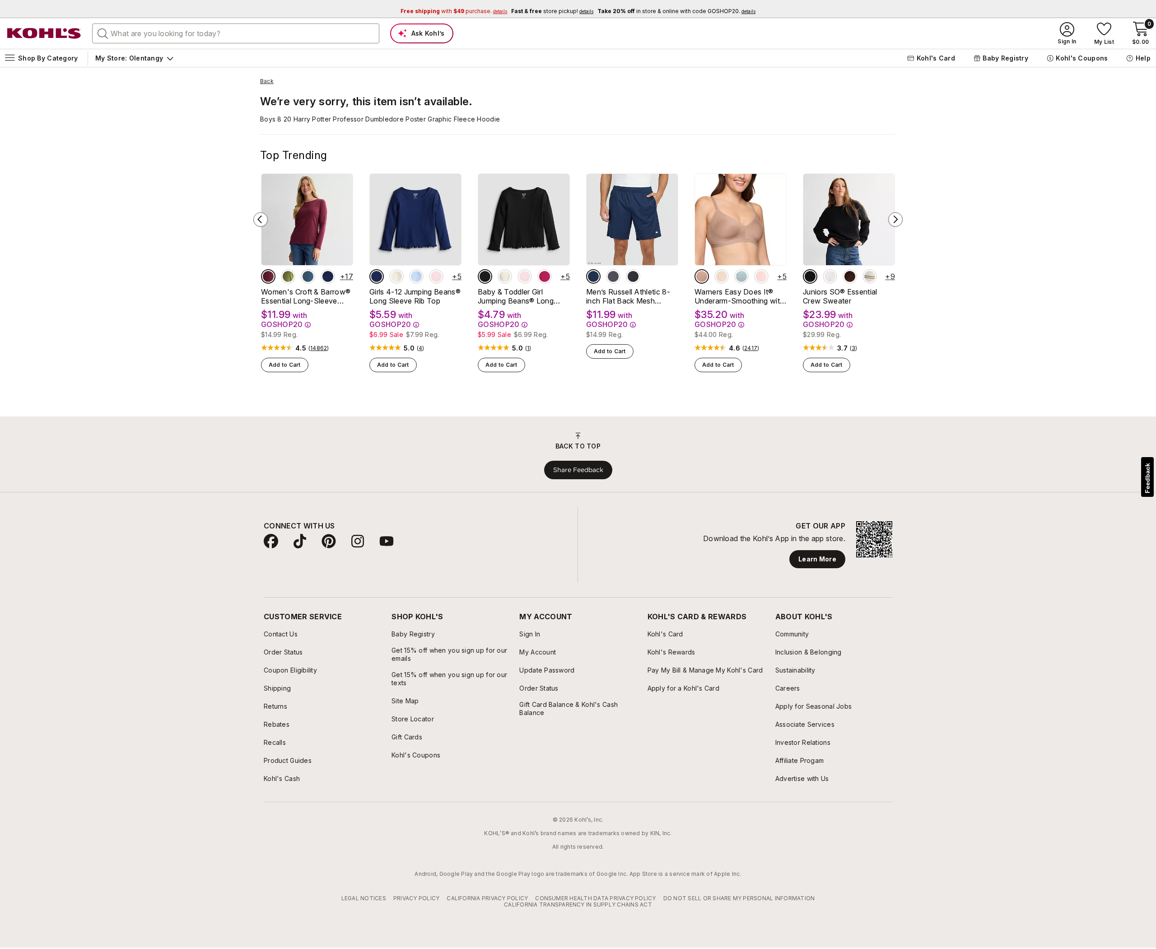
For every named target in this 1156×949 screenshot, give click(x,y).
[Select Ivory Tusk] (396, 276)
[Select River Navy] (376, 276)
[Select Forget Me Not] (741, 276)
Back (267, 81)
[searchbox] (235, 33)
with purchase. (454, 11)
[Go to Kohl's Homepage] (44, 33)
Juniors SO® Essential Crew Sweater (840, 296)
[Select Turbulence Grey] (613, 276)
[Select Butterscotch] (721, 276)
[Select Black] (633, 276)
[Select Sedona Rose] (544, 276)
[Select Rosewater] (761, 276)
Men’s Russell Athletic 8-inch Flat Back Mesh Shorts (628, 296)
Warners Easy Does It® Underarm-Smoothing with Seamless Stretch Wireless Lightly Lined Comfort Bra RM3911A (740, 296)
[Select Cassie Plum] (850, 276)
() (318, 348)
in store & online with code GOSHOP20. (676, 11)
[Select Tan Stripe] (869, 276)
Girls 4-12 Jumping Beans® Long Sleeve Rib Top (415, 296)
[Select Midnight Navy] (593, 276)
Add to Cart (285, 364)
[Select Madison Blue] (308, 276)
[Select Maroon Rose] (268, 276)
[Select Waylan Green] (288, 276)
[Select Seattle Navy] (328, 276)
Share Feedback (578, 469)
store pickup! (552, 11)
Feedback (1147, 478)
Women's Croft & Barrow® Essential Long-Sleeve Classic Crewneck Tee (305, 296)
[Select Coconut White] (830, 276)
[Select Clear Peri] (416, 276)
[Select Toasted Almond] (702, 276)
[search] (103, 33)
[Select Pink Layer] (436, 276)
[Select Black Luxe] (485, 276)
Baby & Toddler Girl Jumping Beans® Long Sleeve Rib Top (516, 296)
